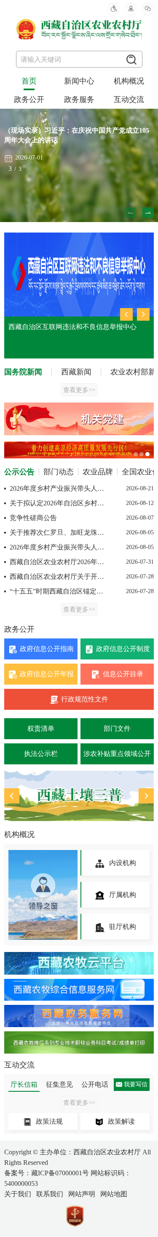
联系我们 (49, 1194)
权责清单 (40, 728)
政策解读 (121, 1121)
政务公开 (29, 99)
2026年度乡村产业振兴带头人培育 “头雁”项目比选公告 (57, 547)
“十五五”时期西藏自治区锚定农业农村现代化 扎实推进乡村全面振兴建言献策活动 (57, 591)
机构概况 (129, 81)
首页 (29, 81)
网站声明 (81, 1194)
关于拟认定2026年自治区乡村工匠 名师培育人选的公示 (57, 503)
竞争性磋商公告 (32, 517)
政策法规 (49, 1121)
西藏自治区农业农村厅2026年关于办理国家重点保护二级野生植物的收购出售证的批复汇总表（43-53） (57, 561)
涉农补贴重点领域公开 (117, 753)
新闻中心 (79, 81)
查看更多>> (79, 390)
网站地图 (113, 1194)
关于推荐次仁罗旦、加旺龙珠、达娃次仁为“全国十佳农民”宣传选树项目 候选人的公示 (57, 532)
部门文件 (117, 728)
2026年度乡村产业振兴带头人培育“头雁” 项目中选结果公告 (57, 488)
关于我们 (17, 1194)
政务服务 (79, 99)
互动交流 (129, 99)
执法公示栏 (41, 753)
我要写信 (135, 1084)
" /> (79, 796)
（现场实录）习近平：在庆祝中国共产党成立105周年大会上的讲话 (76, 135)
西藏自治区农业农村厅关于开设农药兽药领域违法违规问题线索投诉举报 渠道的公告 (57, 576)
